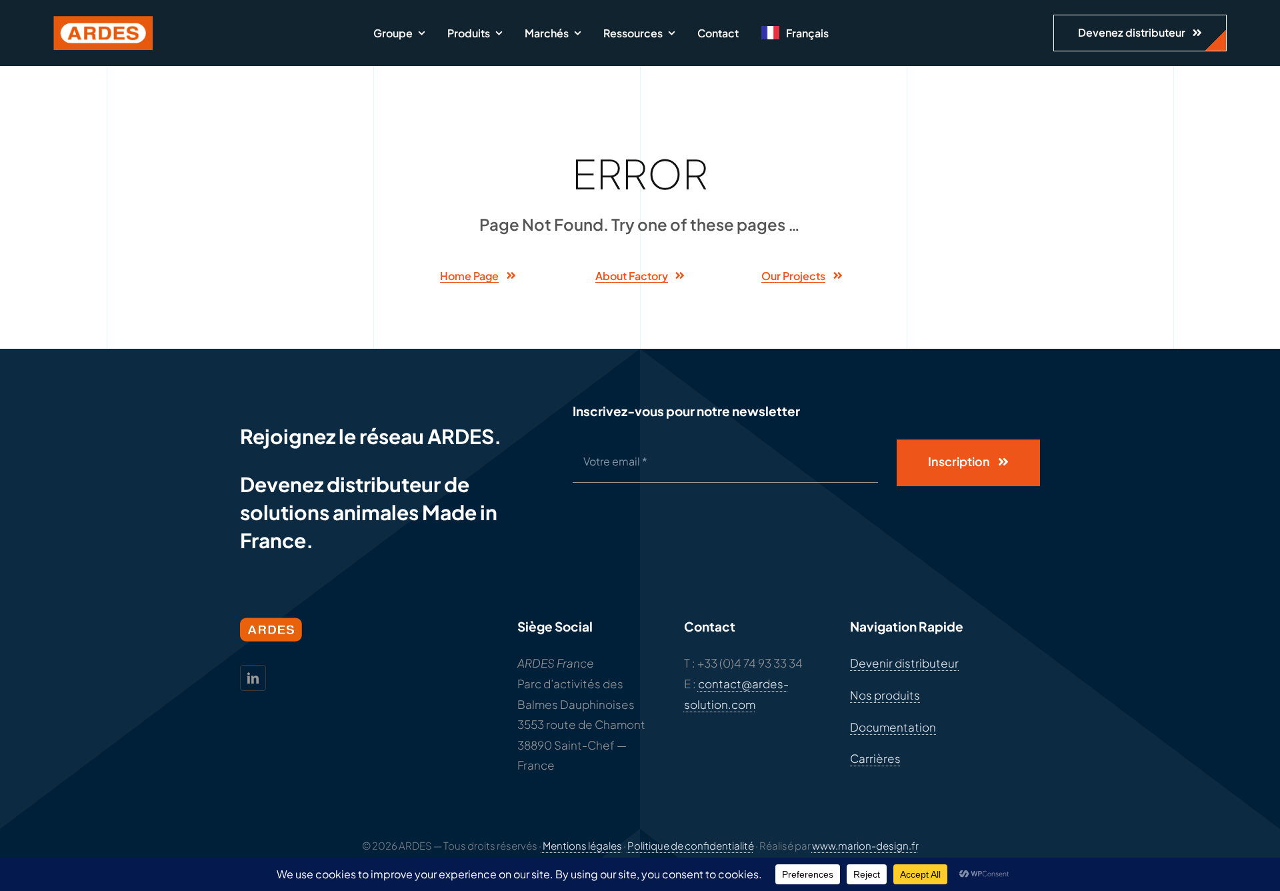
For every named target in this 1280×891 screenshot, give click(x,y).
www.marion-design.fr (865, 845)
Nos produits (885, 695)
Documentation (893, 727)
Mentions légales (581, 845)
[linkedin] (253, 678)
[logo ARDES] (103, 20)
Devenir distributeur (904, 663)
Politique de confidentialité (690, 845)
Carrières (875, 758)
